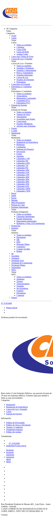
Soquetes (20, 156)
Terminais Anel (17, 260)
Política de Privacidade (15, 423)
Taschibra (15, 256)
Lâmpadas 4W (22, 161)
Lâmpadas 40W (22, 182)
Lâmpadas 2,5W (23, 158)
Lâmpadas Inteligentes (25, 216)
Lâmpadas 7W (22, 165)
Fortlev (14, 128)
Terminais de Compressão (21, 263)
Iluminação (15, 133)
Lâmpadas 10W (22, 170)
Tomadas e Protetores (25, 68)
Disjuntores (21, 82)
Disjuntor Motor (23, 244)
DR (17, 240)
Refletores (20, 145)
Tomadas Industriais (24, 75)
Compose (20, 295)
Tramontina (16, 267)
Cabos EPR (21, 49)
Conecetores (21, 121)
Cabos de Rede (22, 52)
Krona (13, 198)
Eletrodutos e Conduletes (21, 87)
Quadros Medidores (24, 124)
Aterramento (21, 117)
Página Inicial (11, 308)
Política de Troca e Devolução (18, 425)
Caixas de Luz (22, 77)
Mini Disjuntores (18, 202)
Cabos (13, 38)
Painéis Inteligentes (24, 219)
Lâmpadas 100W (23, 189)
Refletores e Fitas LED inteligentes (30, 223)
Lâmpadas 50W (22, 184)
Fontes (19, 154)
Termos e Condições (14, 427)
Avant (13, 36)
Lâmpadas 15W (22, 175)
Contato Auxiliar (23, 249)
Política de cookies (13, 432)
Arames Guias (22, 54)
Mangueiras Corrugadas (26, 98)
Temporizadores (22, 284)
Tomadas (20, 286)
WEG (13, 270)
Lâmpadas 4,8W (23, 163)
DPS (18, 242)
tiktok (8, 459)
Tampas (19, 281)
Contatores (20, 247)
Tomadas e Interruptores (26, 70)
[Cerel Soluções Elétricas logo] (10, 22)
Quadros (19, 291)
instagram (10, 455)
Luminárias (21, 147)
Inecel (13, 193)
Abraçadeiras (21, 96)
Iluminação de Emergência (27, 142)
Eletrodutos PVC (23, 103)
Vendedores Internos (14, 429)
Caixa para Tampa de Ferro (22, 56)
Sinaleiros (20, 279)
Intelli (13, 196)
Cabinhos (20, 47)
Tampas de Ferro (23, 114)
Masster (14, 200)
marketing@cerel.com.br (16, 446)
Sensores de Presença (25, 149)
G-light (14, 131)
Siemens (14, 228)
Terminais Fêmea (18, 265)
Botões (19, 251)
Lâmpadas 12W (22, 172)
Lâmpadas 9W (22, 168)
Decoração (20, 151)
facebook (10, 450)
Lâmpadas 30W (22, 179)
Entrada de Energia (19, 105)
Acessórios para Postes (25, 119)
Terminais (15, 258)
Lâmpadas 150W (23, 191)
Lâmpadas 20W (22, 177)
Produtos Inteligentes (19, 207)
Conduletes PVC (23, 100)
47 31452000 (6, 303)
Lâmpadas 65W (22, 186)
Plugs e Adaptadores (24, 73)
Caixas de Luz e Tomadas (21, 59)
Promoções (15, 226)
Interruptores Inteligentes (26, 221)
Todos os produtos (23, 45)
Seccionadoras (22, 288)
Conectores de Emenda (20, 84)
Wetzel (14, 298)
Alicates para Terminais (26, 126)
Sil (12, 254)
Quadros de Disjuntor (25, 80)
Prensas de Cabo (18, 205)
